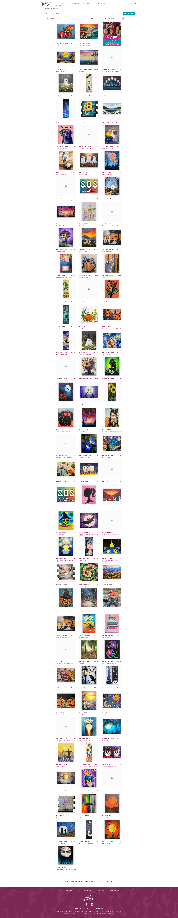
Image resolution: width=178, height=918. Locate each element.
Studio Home (59, 3)
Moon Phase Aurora (106, 97)
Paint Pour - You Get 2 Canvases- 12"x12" (111, 71)
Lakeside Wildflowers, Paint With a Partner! (112, 122)
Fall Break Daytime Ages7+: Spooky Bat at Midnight (88, 535)
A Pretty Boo (59, 97)
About (101, 891)
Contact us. (107, 881)
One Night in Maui (60, 122)
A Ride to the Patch (106, 611)
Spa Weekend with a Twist (85, 225)
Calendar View (129, 13)
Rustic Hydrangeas (60, 817)
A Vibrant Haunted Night (61, 405)
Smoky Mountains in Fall (107, 586)
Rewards (133, 3)
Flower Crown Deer (60, 586)
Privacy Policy (81, 909)
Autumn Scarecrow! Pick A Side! (109, 766)
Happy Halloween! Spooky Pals (86, 843)
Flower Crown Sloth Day (84, 740)
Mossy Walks (82, 663)
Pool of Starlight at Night (84, 611)
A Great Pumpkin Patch (61, 843)
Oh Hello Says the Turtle (84, 45)
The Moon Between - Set (62, 71)
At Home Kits (87, 3)
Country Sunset (82, 71)
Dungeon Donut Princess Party (63, 431)
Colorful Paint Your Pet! (61, 148)
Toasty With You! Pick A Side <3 (86, 483)
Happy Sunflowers (83, 122)
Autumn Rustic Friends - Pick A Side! (110, 689)
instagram (92, 904)
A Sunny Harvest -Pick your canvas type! (88, 766)
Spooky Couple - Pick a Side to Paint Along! (89, 405)
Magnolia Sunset (83, 714)
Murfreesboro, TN (59, 5)
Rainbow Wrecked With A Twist (63, 354)
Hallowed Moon (105, 817)
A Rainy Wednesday (83, 817)
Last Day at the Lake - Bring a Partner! (64, 277)
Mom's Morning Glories (84, 457)
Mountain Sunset (83, 251)
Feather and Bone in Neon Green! (110, 380)
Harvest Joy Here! (83, 328)
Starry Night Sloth (106, 354)
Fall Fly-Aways (105, 200)
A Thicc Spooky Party (107, 251)
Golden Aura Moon (60, 251)
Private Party (85, 891)
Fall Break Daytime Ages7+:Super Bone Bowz (88, 587)
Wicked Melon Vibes (60, 534)
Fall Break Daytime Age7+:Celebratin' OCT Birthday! (111, 561)
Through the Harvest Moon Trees (63, 792)
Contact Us (98, 909)
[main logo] (46, 1)
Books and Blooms (106, 637)
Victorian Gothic (82, 689)
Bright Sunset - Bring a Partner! (63, 225)
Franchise (105, 3)
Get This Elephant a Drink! (108, 148)
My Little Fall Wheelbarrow (62, 689)
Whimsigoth (105, 714)
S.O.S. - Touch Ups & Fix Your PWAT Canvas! (88, 200)
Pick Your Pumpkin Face (61, 714)
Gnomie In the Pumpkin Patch (63, 303)
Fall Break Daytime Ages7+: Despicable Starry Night (65, 561)
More (96, 3)
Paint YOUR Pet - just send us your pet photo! (87, 792)
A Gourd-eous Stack (83, 637)
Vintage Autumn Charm (84, 277)
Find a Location (66, 891)
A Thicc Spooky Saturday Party (63, 637)
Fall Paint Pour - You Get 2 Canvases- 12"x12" (88, 303)
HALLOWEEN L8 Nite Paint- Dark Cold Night (66, 869)
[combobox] (63, 18)
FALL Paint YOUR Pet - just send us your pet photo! (112, 432)
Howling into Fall (106, 277)
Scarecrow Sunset (60, 766)
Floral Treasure (82, 380)
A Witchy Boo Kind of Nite (85, 354)
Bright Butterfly (59, 45)
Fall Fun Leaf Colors (106, 303)
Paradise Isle (82, 431)
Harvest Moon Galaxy (107, 174)
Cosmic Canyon (105, 508)
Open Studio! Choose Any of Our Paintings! (111, 483)
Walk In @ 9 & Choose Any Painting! (64, 200)
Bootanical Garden (83, 174)
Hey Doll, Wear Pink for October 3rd (87, 508)
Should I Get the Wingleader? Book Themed (87, 98)
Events (68, 3)
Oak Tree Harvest (83, 560)
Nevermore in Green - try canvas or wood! (65, 328)
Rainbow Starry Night (107, 457)
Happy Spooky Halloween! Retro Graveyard (112, 843)
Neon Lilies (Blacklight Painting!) (109, 663)
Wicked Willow (105, 740)
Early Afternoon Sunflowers (108, 405)
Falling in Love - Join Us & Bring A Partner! (111, 328)
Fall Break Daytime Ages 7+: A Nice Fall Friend (64, 612)
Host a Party (77, 3)
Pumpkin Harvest (60, 483)
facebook (86, 904)
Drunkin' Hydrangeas (61, 174)
